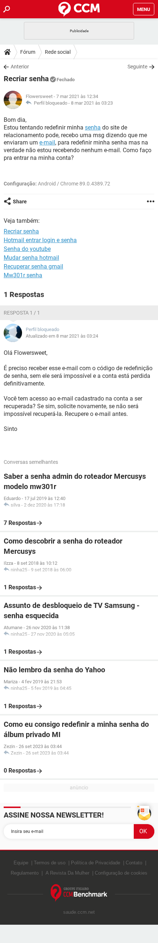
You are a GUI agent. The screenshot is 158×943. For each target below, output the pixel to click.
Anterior (20, 66)
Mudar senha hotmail (31, 257)
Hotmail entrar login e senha (40, 240)
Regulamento (25, 873)
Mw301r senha (23, 275)
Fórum (27, 52)
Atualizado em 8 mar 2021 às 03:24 (62, 336)
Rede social (58, 52)
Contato (134, 862)
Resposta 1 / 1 (22, 313)
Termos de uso (49, 862)
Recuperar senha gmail (33, 266)
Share (20, 201)
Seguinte (137, 66)
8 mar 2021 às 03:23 (92, 103)
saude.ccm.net (79, 912)
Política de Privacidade (95, 862)
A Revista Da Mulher (67, 873)
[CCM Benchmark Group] (79, 893)
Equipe (21, 862)
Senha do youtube (27, 248)
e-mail (47, 142)
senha (93, 127)
